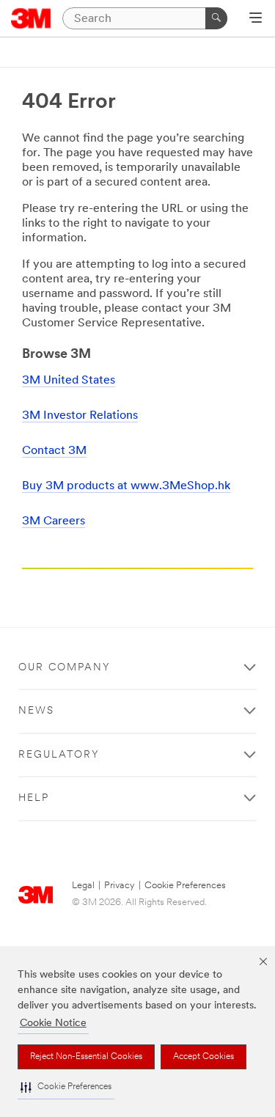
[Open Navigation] (255, 19)
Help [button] (33, 798)
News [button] (36, 711)
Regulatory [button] (59, 755)
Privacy (119, 885)
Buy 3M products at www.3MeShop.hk (126, 486)
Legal (83, 885)
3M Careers (53, 521)
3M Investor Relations (80, 416)
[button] (66, 1087)
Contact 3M (54, 451)
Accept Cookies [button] (203, 1056)
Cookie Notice (53, 1023)
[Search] (216, 18)
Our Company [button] (64, 667)
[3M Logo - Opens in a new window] (31, 18)
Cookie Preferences (185, 885)
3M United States (68, 381)
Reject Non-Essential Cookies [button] (86, 1056)
